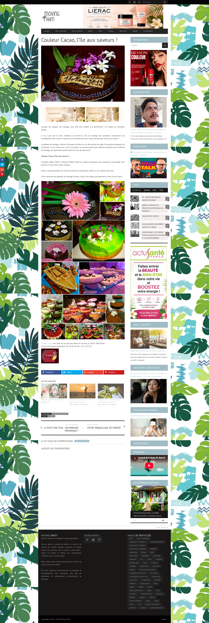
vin (139, 604)
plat (158, 590)
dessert (133, 559)
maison (157, 580)
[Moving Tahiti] (60, 16)
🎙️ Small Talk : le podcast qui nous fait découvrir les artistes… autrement (148, 153)
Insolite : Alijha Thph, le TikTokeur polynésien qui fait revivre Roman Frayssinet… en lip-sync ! (148, 131)
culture (156, 556)
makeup (133, 583)
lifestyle (133, 580)
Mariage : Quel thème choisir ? (52, 400)
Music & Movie (77, 31)
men (155, 583)
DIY (142, 559)
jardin (132, 570)
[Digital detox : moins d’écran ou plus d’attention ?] (149, 339)
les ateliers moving (147, 570)
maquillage (144, 583)
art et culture (143, 538)
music (150, 587)
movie (141, 587)
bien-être (133, 552)
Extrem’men (148, 31)
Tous (161, 190)
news (149, 590)
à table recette (156, 608)
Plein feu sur (141, 92)
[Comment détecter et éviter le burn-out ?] (149, 427)
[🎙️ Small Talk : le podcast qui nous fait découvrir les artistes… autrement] (149, 168)
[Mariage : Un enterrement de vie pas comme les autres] (83, 391)
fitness (154, 563)
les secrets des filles (139, 577)
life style (156, 577)
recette (159, 594)
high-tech (144, 566)
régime (132, 597)
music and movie (136, 590)
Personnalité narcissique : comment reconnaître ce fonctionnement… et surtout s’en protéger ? (149, 374)
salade (142, 597)
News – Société (142, 324)
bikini (144, 552)
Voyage (135, 31)
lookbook (146, 580)
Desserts (63, 414)
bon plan (133, 556)
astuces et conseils (138, 549)
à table (51, 416)
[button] (70, 200)
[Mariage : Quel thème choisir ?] (54, 391)
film (145, 563)
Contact (163, 619)
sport (152, 597)
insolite (156, 566)
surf (148, 601)
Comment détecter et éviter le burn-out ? (146, 416)
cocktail (145, 556)
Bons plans (139, 146)
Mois (154, 190)
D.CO (135, 520)
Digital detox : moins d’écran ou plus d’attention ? (148, 351)
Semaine (147, 190)
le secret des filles (138, 573)
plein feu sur (146, 594)
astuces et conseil (137, 545)
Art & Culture (60, 31)
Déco (100, 31)
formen (133, 566)
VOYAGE (133, 608)
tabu (156, 601)
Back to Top (161, 528)
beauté (153, 549)
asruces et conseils (138, 542)
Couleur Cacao (47, 343)
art (131, 538)
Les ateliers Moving (145, 410)
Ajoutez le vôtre (81, 441)
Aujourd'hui (136, 190)
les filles (154, 573)
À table (111, 31)
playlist (133, 594)
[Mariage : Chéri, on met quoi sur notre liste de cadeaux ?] (111, 391)
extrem (159, 559)
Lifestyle (123, 31)
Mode (90, 31)
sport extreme (136, 601)
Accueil (47, 31)
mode (132, 587)
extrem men (134, 563)
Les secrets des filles (146, 367)
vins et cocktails (152, 604)
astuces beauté (157, 542)
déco (150, 559)
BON (152, 552)
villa (132, 604)
